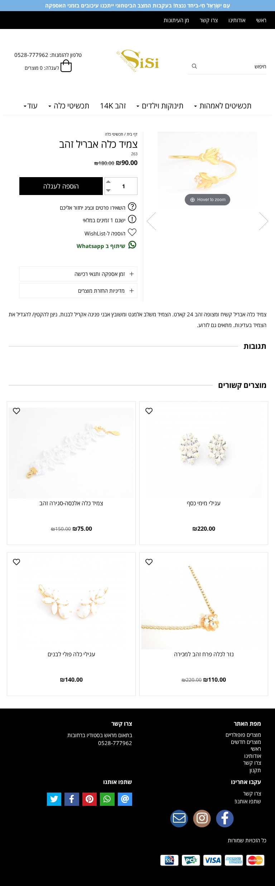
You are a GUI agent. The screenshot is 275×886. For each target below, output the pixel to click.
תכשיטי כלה (70, 106)
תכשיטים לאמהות (224, 106)
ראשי (261, 20)
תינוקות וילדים (161, 106)
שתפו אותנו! (248, 801)
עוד (32, 106)
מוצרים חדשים (246, 741)
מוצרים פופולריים (243, 734)
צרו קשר (209, 20)
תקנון (255, 770)
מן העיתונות (176, 20)
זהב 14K (113, 106)
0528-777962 (115, 742)
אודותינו (236, 20)
